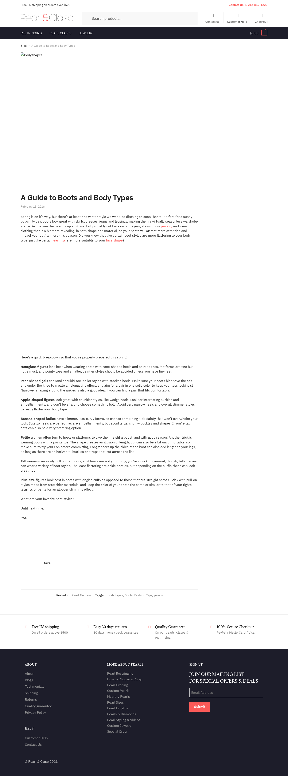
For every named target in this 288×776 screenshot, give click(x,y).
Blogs (29, 680)
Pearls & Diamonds (121, 714)
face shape (114, 240)
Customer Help (237, 21)
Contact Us (33, 744)
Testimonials (34, 686)
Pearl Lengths (117, 708)
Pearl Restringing (120, 673)
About (29, 673)
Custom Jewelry (119, 726)
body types (115, 595)
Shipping (31, 693)
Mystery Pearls (118, 696)
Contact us (212, 21)
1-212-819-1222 (256, 5)
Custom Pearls (118, 691)
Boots (129, 595)
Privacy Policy (35, 712)
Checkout (261, 21)
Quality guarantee (38, 706)
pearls (158, 595)
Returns (31, 699)
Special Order (117, 731)
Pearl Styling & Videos (123, 720)
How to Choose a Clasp (124, 679)
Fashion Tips (143, 595)
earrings (59, 240)
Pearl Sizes (115, 702)
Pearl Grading (117, 685)
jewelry (166, 226)
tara (47, 563)
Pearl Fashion (81, 595)
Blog (24, 46)
